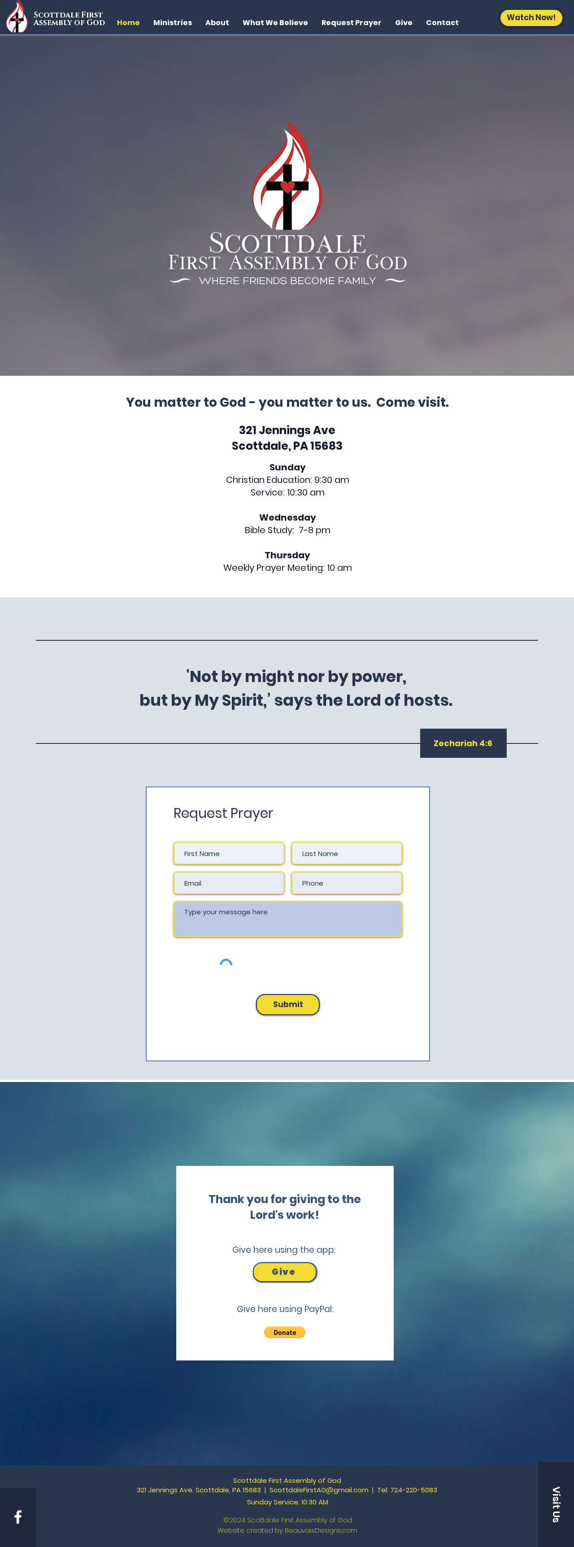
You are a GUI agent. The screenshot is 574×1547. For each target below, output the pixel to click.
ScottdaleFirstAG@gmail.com (319, 1490)
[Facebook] (18, 1517)
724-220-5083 (413, 1490)
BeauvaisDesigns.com (321, 1530)
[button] (284, 1332)
